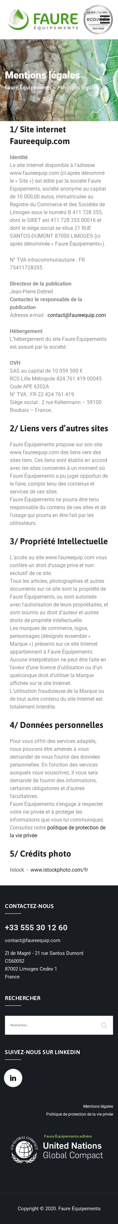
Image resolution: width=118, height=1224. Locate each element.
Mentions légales (98, 1106)
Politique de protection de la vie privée (79, 1114)
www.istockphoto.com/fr (59, 870)
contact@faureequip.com (77, 315)
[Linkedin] (15, 1078)
